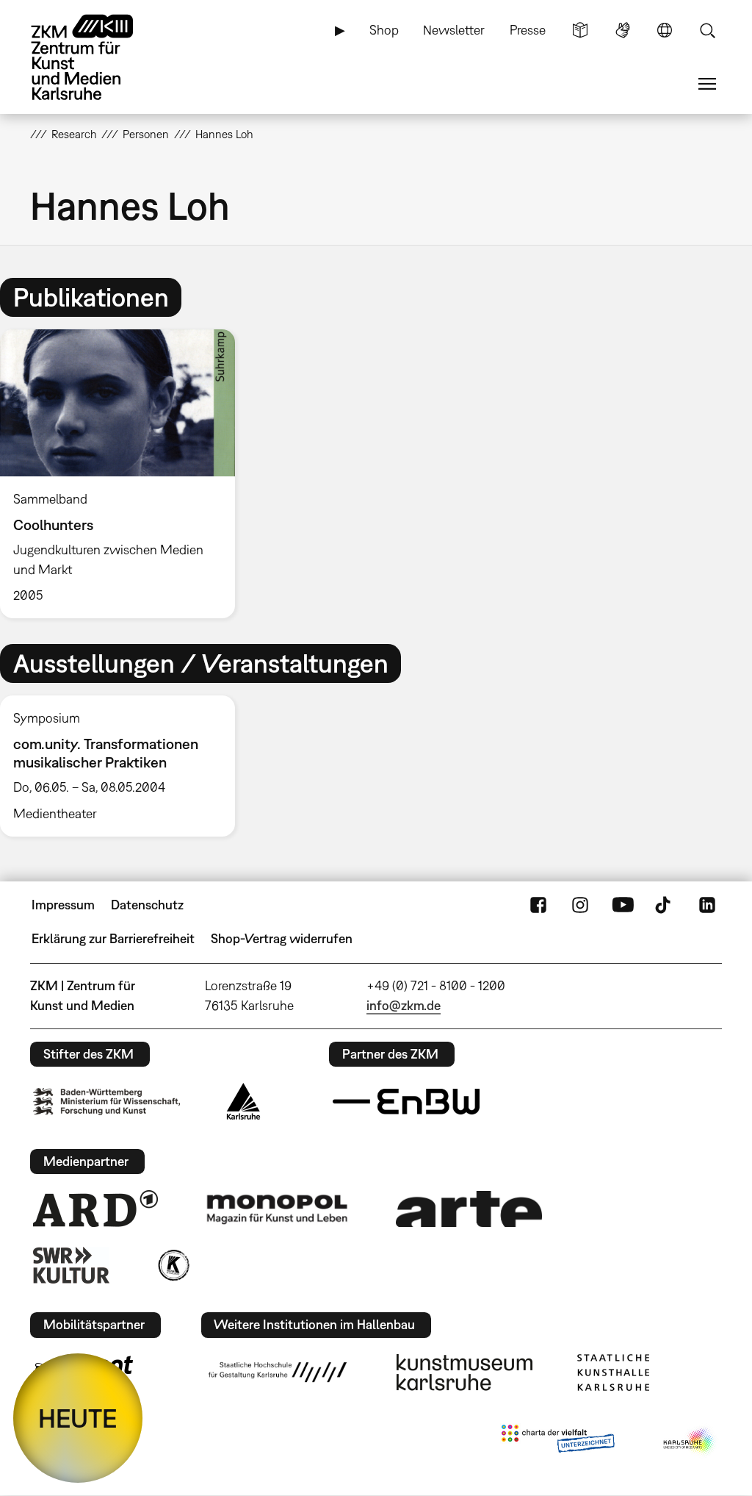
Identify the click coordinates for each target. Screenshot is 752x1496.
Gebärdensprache (622, 30)
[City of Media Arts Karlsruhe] (689, 1441)
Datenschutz (147, 904)
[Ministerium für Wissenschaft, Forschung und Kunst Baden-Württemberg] (106, 1101)
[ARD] (95, 1208)
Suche (707, 30)
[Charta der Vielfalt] (557, 1441)
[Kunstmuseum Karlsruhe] (464, 1372)
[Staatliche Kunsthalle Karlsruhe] (613, 1372)
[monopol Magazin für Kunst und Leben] (276, 1208)
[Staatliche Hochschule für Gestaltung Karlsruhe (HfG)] (277, 1372)
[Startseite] (96, 57)
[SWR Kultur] (71, 1265)
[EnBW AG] (406, 1102)
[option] (124, 473)
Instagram (580, 905)
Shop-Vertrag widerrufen (281, 938)
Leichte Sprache (580, 30)
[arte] (469, 1209)
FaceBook (538, 905)
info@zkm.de (403, 1005)
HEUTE (78, 1418)
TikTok (664, 905)
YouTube (622, 905)
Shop (384, 29)
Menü (707, 84)
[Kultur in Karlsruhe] (172, 1265)
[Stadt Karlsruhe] (243, 1101)
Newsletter (454, 29)
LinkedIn (707, 905)
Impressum (63, 904)
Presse (528, 29)
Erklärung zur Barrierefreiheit (113, 938)
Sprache (664, 30)
